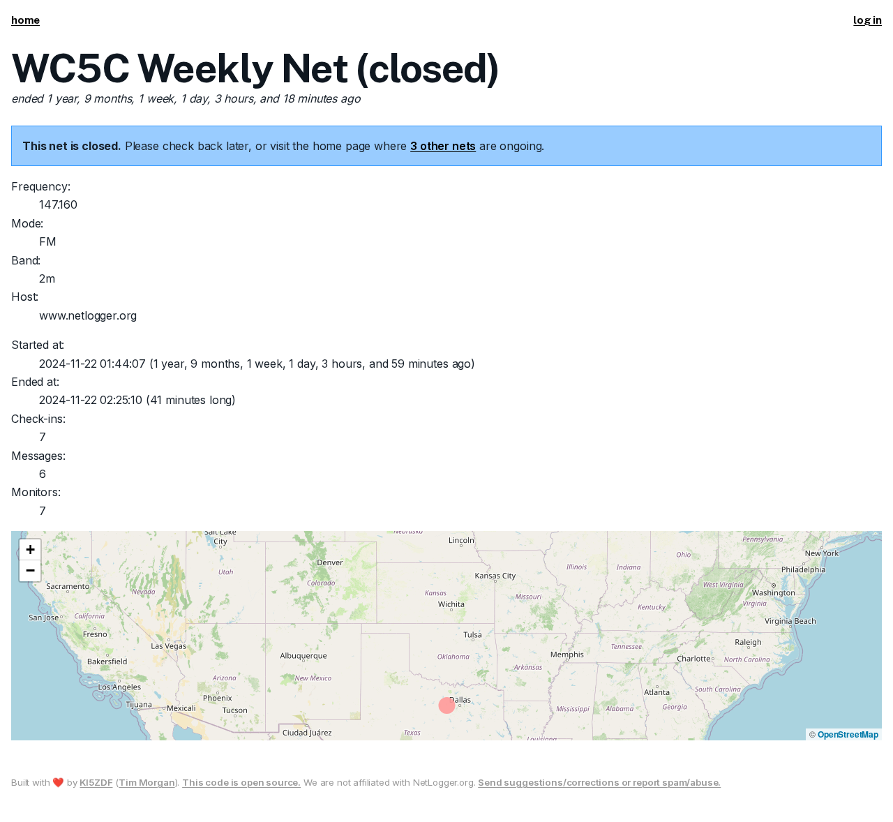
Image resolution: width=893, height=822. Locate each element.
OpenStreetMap (848, 734)
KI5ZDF (96, 782)
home (25, 20)
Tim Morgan (146, 782)
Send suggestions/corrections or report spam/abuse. (599, 782)
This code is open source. (241, 782)
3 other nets (443, 146)
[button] (30, 549)
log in (867, 20)
